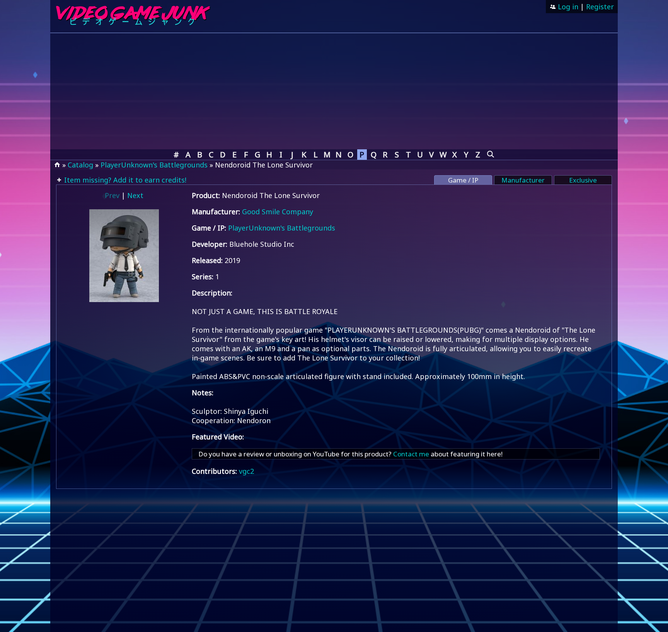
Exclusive (583, 180)
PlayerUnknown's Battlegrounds (154, 164)
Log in (567, 6)
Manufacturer (523, 180)
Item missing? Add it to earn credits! (124, 179)
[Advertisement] (334, 91)
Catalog (80, 164)
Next (135, 195)
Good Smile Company (277, 211)
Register (600, 6)
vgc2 (246, 471)
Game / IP (463, 180)
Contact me (411, 453)
